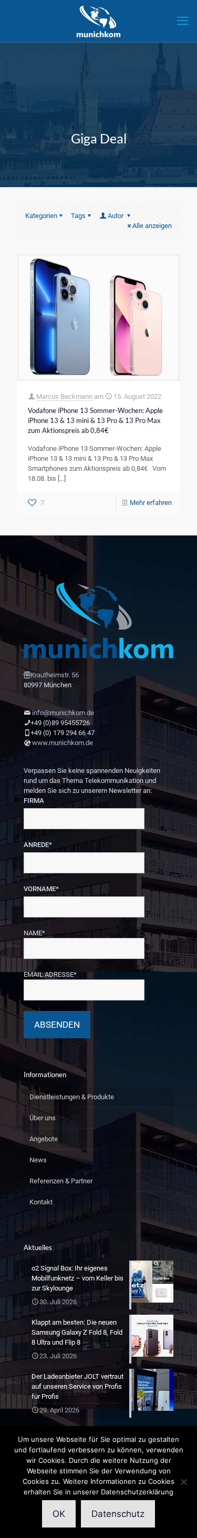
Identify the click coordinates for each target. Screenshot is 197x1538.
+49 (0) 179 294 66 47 (62, 733)
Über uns (42, 1118)
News (38, 1160)
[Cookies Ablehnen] (184, 1482)
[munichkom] (98, 21)
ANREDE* (38, 845)
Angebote (43, 1139)
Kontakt (41, 1202)
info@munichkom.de (63, 713)
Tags (78, 216)
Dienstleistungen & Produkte (71, 1097)
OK (59, 1514)
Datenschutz (117, 1514)
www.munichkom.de (62, 743)
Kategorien (41, 216)
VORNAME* (41, 889)
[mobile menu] (183, 21)
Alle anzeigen (152, 226)
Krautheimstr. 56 (54, 675)
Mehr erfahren (151, 503)
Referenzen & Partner (60, 1181)
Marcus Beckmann (64, 396)
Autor (116, 216)
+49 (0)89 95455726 (60, 723)
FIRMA (34, 800)
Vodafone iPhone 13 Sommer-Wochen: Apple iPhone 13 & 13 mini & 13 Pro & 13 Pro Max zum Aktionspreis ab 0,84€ (95, 420)
